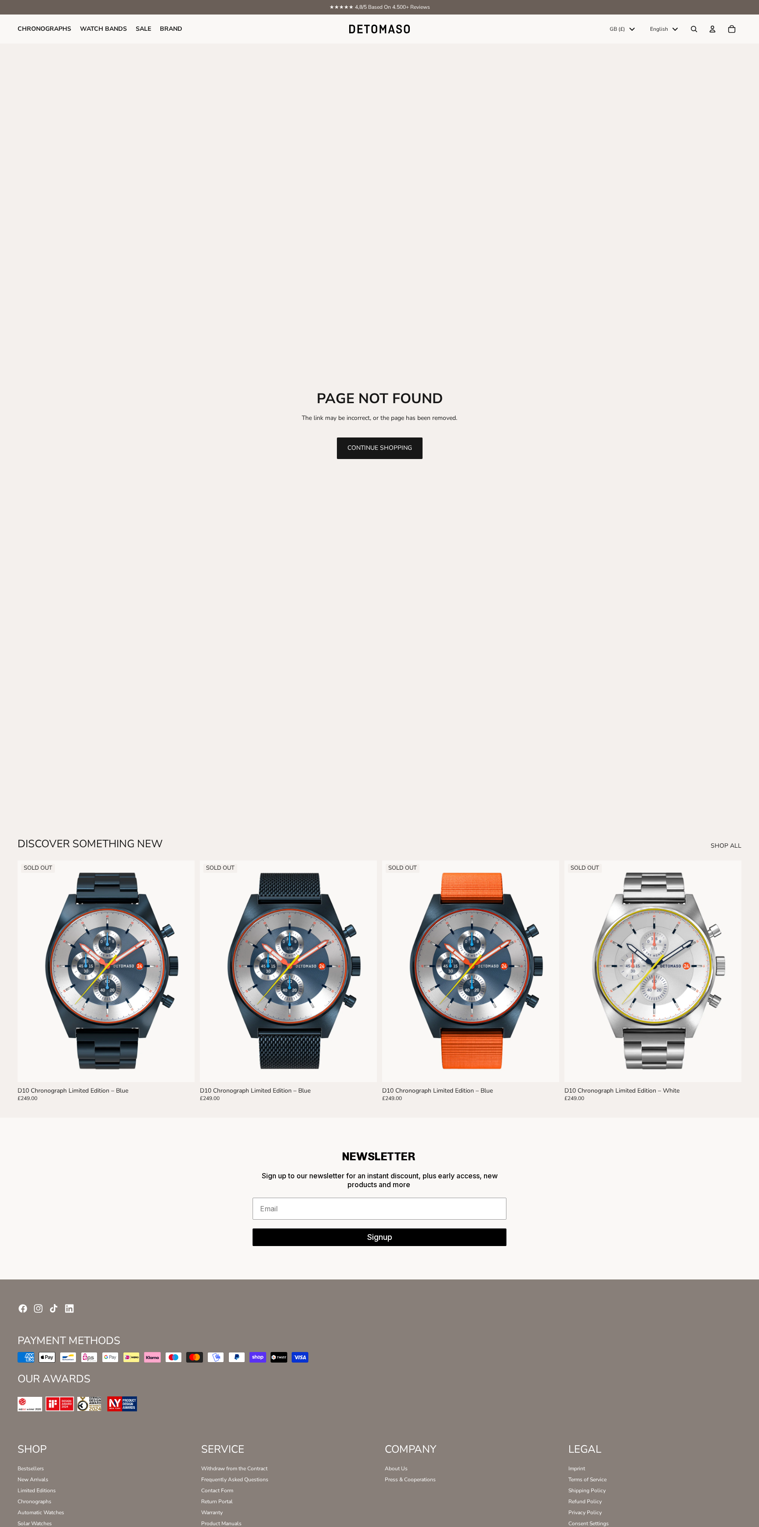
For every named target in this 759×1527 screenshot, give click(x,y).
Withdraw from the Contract (234, 1468)
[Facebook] (23, 1308)
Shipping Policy (587, 1490)
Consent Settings (588, 1523)
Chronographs (34, 1501)
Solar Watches (35, 1523)
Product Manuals (221, 1523)
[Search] (694, 29)
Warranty (212, 1512)
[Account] (712, 29)
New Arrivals (33, 1479)
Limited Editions (37, 1490)
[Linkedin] (69, 1308)
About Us (396, 1468)
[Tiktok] (53, 1308)
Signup (379, 1237)
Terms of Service (587, 1479)
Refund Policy (585, 1501)
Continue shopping (379, 448)
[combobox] (622, 29)
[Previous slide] (31, 971)
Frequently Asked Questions (234, 1479)
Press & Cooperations (410, 1479)
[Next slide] (181, 971)
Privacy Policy (585, 1512)
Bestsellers (31, 1468)
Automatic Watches (41, 1512)
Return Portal (217, 1501)
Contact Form (217, 1490)
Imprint (576, 1468)
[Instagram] (38, 1308)
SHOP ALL (726, 846)
